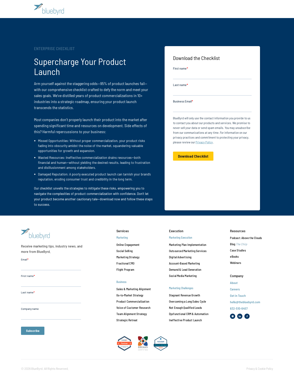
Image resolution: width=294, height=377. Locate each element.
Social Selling (124, 251)
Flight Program (125, 269)
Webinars (235, 263)
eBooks (234, 256)
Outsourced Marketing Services (188, 251)
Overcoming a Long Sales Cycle (187, 301)
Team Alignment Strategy (131, 314)
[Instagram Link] (232, 316)
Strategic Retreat (126, 320)
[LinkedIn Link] (239, 316)
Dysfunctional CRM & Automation (188, 314)
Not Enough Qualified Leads (185, 307)
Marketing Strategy (127, 257)
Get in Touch (238, 295)
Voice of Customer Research (133, 307)
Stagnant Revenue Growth (184, 295)
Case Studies (238, 250)
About (234, 283)
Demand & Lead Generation (185, 269)
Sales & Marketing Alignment (133, 289)
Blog (238, 244)
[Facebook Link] (247, 316)
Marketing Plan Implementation (187, 244)
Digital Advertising (180, 257)
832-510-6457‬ (239, 308)
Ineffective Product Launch (185, 320)
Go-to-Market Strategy (129, 295)
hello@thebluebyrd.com (245, 302)
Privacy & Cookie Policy (259, 368)
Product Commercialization (132, 301)
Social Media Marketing (183, 276)
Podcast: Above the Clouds (246, 238)
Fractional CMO (125, 263)
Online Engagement (127, 244)
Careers (235, 289)
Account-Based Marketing (184, 263)
